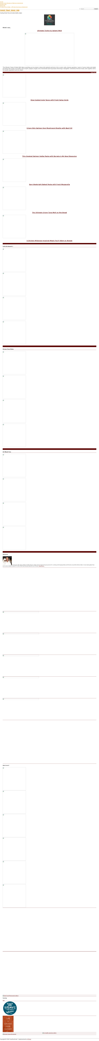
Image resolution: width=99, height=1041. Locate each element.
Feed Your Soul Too (9, 10)
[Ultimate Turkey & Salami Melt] (49, 49)
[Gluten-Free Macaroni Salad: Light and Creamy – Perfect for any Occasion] (14, 422)
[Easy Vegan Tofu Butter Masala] (14, 549)
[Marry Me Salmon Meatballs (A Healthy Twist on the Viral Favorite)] (14, 883)
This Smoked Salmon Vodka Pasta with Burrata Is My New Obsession (49, 156)
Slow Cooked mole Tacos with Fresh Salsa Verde (49, 100)
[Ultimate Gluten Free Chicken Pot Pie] (14, 295)
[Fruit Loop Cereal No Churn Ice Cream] (14, 343)
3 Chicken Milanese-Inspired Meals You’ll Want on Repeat (49, 241)
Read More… (41, 566)
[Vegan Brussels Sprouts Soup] (14, 525)
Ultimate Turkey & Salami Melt (49, 31)
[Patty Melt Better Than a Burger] (14, 790)
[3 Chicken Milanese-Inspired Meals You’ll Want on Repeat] (14, 237)
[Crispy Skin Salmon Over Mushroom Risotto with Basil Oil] (14, 125)
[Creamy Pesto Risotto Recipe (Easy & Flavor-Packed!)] (14, 374)
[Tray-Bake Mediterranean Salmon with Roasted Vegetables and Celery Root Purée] (14, 907)
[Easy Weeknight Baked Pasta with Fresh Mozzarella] (14, 181)
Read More (93, 72)
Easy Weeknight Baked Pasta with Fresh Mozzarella (49, 184)
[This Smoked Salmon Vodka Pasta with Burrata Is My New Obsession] (14, 153)
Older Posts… (93, 243)
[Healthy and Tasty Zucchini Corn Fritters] (14, 398)
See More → (93, 346)
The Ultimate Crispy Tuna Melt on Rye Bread (49, 213)
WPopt (29, 1039)
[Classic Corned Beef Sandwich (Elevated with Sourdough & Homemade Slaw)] (14, 836)
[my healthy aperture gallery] (49, 1032)
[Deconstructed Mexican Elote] (14, 446)
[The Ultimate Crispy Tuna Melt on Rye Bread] (14, 209)
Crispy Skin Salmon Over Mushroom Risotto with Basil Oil (49, 128)
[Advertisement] (13, 589)
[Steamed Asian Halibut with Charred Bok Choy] (14, 813)
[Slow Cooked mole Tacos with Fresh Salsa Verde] (14, 97)
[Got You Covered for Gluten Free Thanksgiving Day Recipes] (14, 271)
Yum (4, 1000)
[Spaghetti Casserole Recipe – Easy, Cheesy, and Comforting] (14, 860)
